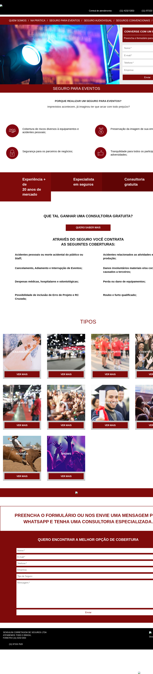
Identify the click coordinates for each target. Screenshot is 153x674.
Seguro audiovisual (98, 20)
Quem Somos (17, 20)
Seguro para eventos (64, 20)
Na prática (37, 20)
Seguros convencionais (133, 20)
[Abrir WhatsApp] (145, 666)
